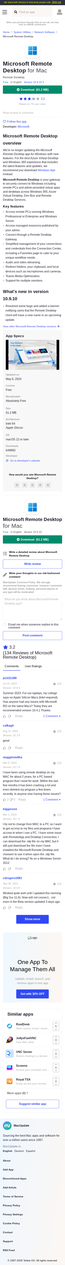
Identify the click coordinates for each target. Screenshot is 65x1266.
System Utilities (22, 32)
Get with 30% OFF (33, 994)
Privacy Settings (13, 1214)
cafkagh (8, 725)
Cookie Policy (11, 1223)
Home (6, 32)
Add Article (9, 1187)
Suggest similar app (32, 1104)
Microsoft (23, 126)
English (7, 1151)
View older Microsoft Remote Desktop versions (29, 326)
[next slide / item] (56, 355)
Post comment (32, 635)
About (6, 1160)
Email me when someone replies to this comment (33, 626)
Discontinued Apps (15, 1178)
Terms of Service (13, 1196)
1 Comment (50, 716)
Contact (8, 1232)
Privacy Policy (11, 1205)
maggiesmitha (12, 757)
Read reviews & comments (18, 112)
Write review (32, 564)
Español (30, 1151)
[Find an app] (15, 12)
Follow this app (17, 121)
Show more (32, 919)
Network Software (44, 32)
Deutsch (19, 1151)
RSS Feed (9, 1250)
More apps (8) (16, 1093)
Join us (56, 2)
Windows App (46, 170)
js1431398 (10, 678)
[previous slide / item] (8, 355)
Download (35, 90)
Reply (19, 716)
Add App (8, 1169)
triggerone (10, 809)
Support (8, 1241)
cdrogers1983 (12, 878)
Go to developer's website (25, 460)
